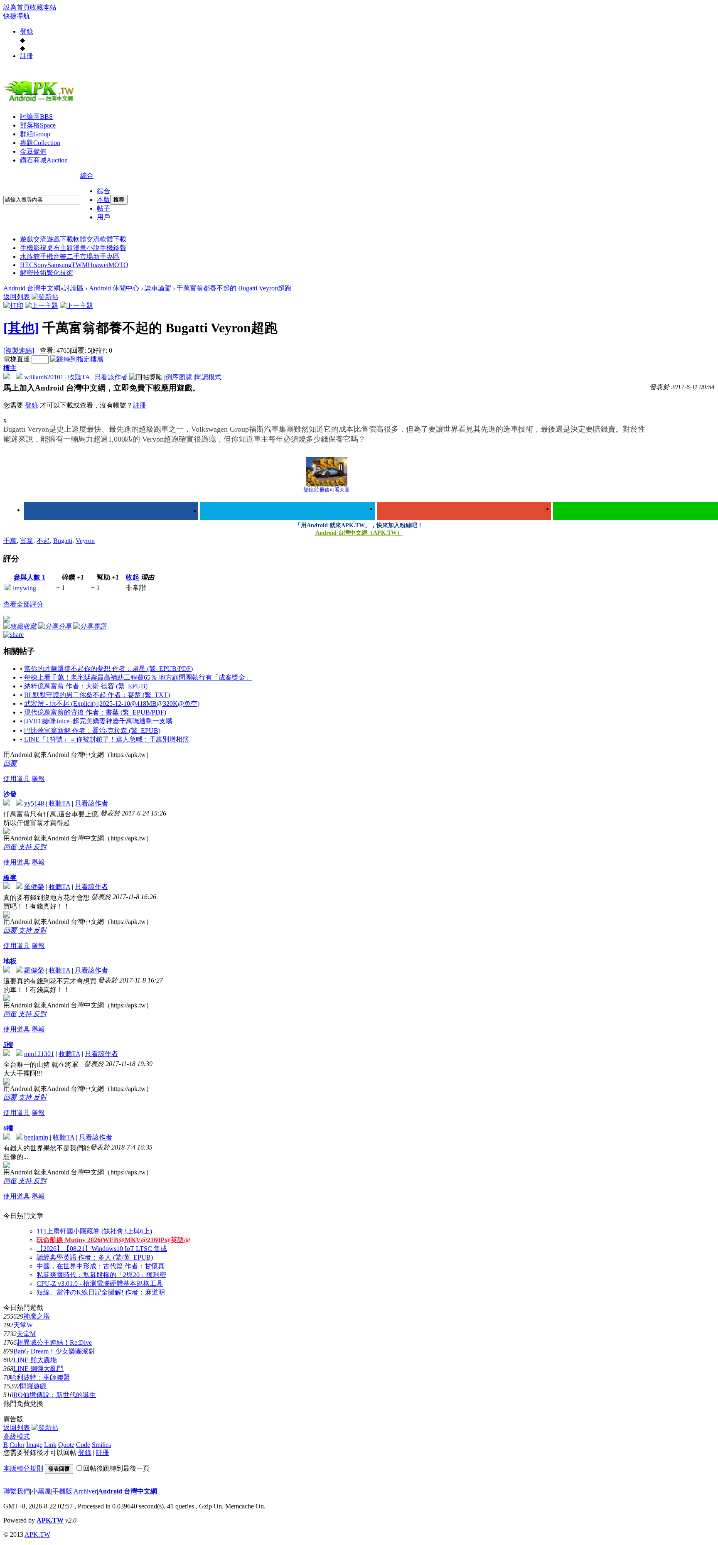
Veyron (85, 540)
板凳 (10, 877)
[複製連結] (18, 350)
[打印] (13, 305)
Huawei (98, 264)
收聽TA (79, 377)
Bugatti (62, 540)
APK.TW (50, 1520)
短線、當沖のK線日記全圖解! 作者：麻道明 (101, 1292)
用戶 (103, 217)
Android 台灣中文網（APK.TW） (359, 533)
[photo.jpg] (326, 471)
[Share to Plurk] (13, 633)
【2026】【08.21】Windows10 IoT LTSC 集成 (102, 1248)
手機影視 (33, 247)
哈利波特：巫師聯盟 (40, 1377)
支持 (25, 846)
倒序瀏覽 (178, 377)
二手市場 (79, 256)
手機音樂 (53, 256)
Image (34, 1444)
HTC (27, 264)
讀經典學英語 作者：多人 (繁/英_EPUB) (95, 1257)
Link (50, 1444)
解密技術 (33, 272)
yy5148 (34, 803)
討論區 (36, 116)
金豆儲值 (33, 151)
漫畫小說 (86, 247)
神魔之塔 (36, 1316)
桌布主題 (60, 247)
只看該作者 (111, 377)
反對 (40, 846)
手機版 (62, 1491)
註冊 (26, 55)
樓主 (10, 367)
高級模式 (16, 1436)
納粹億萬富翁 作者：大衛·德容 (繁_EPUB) (86, 686)
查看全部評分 (23, 604)
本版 (103, 199)
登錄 (26, 31)
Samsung (59, 264)
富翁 (26, 540)
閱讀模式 (208, 377)
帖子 (103, 208)
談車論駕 (158, 288)
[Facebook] (111, 511)
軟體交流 (86, 239)
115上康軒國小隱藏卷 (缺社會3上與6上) (94, 1231)
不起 (43, 540)
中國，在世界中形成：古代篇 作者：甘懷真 (101, 1266)
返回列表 (16, 296)
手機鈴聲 (113, 247)
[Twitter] (287, 511)
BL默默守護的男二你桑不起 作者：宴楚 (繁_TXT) (97, 694)
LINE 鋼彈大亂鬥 (38, 1368)
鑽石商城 (44, 160)
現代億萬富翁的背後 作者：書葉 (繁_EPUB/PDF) (95, 712)
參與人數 (29, 577)
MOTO (118, 264)
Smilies (101, 1444)
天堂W (23, 1325)
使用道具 (16, 778)
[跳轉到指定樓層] (76, 359)
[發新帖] (45, 296)
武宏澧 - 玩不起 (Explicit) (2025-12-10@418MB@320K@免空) (111, 703)
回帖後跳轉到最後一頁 (116, 1468)
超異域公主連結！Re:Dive (54, 1342)
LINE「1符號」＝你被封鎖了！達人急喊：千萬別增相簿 (106, 739)
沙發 (10, 794)
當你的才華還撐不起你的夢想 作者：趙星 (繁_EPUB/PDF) (108, 668)
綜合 (86, 175)
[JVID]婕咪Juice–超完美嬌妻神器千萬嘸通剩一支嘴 (98, 721)
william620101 (44, 377)
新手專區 (106, 256)
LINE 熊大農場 (35, 1359)
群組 (35, 134)
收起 (132, 577)
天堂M (26, 1333)
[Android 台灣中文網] (40, 101)
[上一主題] (41, 305)
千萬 (10, 540)
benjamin (36, 1137)
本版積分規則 (23, 1468)
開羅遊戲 (33, 1386)
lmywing (24, 588)
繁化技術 (60, 272)
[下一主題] (76, 305)
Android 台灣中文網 (31, 288)
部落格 (38, 125)
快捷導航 (16, 16)
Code (83, 1444)
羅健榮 (34, 886)
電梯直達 (16, 359)
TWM (79, 264)
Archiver (85, 1491)
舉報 (38, 778)
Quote (66, 1444)
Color (17, 1444)
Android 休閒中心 (114, 288)
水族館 (30, 256)
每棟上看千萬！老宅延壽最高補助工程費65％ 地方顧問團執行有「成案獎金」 (138, 677)
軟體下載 (113, 239)
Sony (40, 264)
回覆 (10, 763)
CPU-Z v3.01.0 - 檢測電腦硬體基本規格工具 (100, 1283)
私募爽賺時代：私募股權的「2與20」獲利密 (101, 1274)
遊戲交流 (33, 239)
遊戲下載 (60, 239)
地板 (10, 961)
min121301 (39, 1053)
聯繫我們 (16, 1491)
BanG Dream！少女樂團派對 (54, 1351)
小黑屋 (41, 1491)
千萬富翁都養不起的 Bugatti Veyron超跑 (234, 288)
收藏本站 (43, 7)
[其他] (21, 327)
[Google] (464, 511)
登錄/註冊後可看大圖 (326, 490)
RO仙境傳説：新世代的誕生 (54, 1394)
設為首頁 (16, 7)
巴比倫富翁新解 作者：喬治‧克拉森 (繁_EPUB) (92, 730)
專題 (40, 142)
